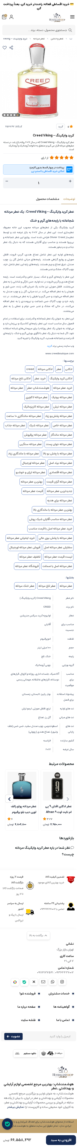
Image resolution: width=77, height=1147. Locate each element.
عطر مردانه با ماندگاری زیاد (23, 453)
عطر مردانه (39, 39)
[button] (9, 799)
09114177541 (45, 972)
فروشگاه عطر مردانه (27, 566)
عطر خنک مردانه (24, 585)
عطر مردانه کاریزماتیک (36, 406)
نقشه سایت (28, 1020)
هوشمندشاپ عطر (38, 387)
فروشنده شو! (28, 994)
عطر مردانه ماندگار (61, 434)
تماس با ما (63, 1020)
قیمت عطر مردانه (33, 491)
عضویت (15, 1036)
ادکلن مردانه (45, 369)
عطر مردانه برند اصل (60, 463)
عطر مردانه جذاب (15, 425)
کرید (60, 126)
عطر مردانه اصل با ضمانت (57, 566)
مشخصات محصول (47, 199)
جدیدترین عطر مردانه (59, 491)
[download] (25, 1053)
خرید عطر (40, 378)
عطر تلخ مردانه (47, 585)
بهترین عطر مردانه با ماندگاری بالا (52, 509)
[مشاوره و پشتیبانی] (7, 1124)
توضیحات (69, 199)
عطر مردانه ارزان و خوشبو (30, 472)
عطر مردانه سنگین (31, 444)
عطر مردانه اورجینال (33, 463)
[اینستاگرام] (62, 981)
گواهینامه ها (61, 1007)
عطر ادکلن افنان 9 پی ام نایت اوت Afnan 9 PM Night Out (58, 809)
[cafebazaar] (51, 1053)
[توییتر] (34, 981)
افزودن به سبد (61, 1140)
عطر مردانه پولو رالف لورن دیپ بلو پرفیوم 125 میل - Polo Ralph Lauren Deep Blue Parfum (22, 809)
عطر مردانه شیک (39, 425)
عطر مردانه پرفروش (35, 434)
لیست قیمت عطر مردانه (58, 556)
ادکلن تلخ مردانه (21, 378)
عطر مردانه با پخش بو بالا (57, 453)
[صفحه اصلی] (70, 39)
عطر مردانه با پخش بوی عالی (55, 538)
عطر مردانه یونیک (62, 397)
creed (30, 369)
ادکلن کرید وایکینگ (61, 378)
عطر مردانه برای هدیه (59, 500)
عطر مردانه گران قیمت (59, 481)
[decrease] (6, 181)
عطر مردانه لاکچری (37, 397)
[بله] (24, 982)
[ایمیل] (43, 981)
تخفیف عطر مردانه (29, 556)
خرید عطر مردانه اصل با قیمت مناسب (50, 528)
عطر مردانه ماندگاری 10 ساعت (23, 416)
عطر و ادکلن (57, 39)
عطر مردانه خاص (62, 425)
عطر (58, 369)
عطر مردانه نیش (62, 406)
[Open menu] (72, 17)
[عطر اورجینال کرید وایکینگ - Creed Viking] (38, 1074)
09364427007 (64, 972)
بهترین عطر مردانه (32, 481)
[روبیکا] (15, 982)
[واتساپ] (53, 981)
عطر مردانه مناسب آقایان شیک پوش (50, 519)
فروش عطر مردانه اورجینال (24, 547)
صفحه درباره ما (26, 1007)
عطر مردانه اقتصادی (60, 472)
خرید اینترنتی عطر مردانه (21, 538)
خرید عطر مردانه (62, 387)
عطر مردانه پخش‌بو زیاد (58, 416)
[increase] (70, 181)
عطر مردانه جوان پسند (59, 444)
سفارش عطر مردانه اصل (58, 547)
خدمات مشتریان (59, 994)
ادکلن (68, 369)
